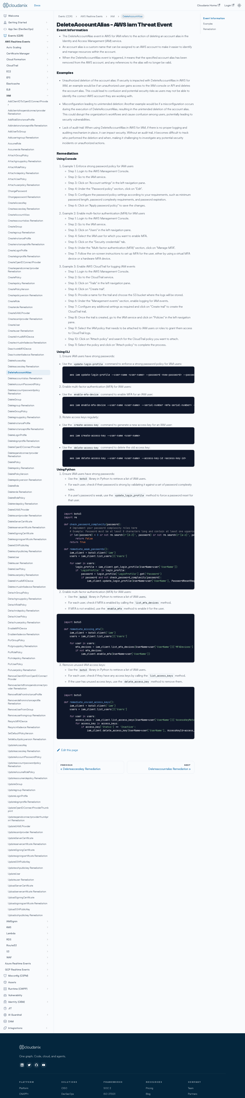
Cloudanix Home (207, 5)
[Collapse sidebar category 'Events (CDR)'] (47, 36)
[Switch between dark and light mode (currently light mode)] (239, 5)
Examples (208, 23)
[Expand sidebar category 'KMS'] (47, 927)
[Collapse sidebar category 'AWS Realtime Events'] (47, 41)
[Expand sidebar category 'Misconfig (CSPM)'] (47, 976)
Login (228, 5)
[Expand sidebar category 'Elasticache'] (47, 83)
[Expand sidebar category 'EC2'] (47, 71)
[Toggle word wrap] (183, 371)
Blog (148, 1093)
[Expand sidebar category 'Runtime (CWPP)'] (47, 989)
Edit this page (69, 750)
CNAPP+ (24, 1093)
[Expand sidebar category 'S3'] (47, 951)
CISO (64, 1088)
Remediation (209, 29)
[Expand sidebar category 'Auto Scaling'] (47, 47)
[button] (26, 22)
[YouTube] (43, 1065)
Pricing (149, 1088)
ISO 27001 (109, 1093)
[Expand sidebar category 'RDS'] (47, 939)
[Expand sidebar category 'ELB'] (47, 89)
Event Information (214, 18)
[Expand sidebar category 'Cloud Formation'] (47, 59)
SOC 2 (107, 1088)
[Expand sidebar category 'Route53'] (47, 945)
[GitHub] (36, 1065)
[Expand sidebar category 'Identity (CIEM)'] (47, 1002)
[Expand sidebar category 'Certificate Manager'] (47, 53)
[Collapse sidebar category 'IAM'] (47, 95)
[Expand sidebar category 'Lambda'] (47, 933)
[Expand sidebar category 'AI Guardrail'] (47, 1015)
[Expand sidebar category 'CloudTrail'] (47, 65)
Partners (192, 1093)
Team (191, 1088)
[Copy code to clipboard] (190, 371)
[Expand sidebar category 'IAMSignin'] (47, 921)
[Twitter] (29, 1065)
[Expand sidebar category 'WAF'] (47, 957)
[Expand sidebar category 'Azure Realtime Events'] (47, 963)
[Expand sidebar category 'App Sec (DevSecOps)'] (47, 29)
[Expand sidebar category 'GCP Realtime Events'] (47, 969)
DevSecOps (67, 1093)
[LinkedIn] (22, 1065)
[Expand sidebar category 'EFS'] (47, 77)
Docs (37, 5)
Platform (23, 1088)
